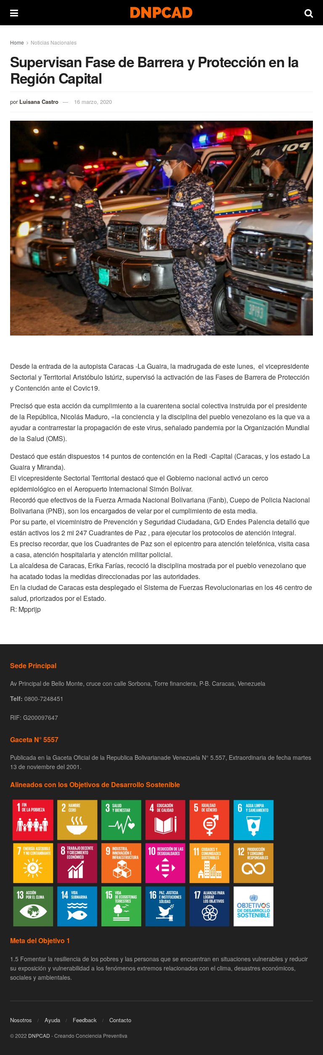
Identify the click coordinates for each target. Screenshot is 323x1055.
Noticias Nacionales (54, 42)
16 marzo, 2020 (93, 102)
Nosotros (21, 1020)
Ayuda (52, 1020)
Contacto (120, 1020)
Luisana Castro (38, 102)
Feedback (85, 1020)
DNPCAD (39, 1035)
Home (17, 42)
